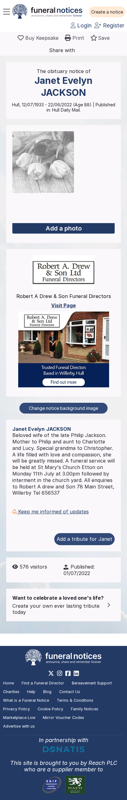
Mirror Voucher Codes (63, 717)
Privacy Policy (16, 709)
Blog (47, 691)
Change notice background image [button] (63, 408)
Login (84, 25)
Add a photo (64, 228)
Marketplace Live (19, 717)
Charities (11, 691)
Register (112, 25)
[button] (107, 12)
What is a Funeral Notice (26, 700)
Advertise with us (19, 726)
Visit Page (63, 305)
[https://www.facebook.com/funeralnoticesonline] (68, 673)
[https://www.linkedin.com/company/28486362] (76, 673)
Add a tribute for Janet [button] (84, 539)
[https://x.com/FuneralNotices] (51, 673)
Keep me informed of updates (53, 511)
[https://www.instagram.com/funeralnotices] (59, 673)
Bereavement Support (92, 683)
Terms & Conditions (75, 700)
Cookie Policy (50, 709)
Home (8, 683)
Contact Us (69, 691)
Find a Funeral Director (43, 683)
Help (31, 691)
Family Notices (84, 709)
